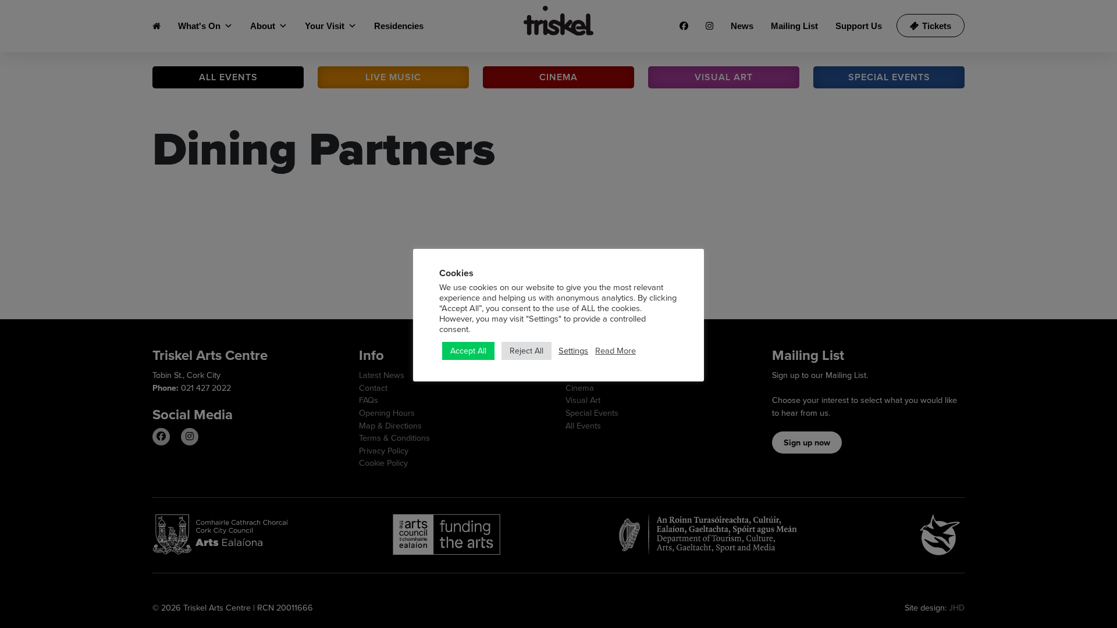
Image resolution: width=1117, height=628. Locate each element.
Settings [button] (573, 350)
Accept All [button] (468, 350)
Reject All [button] (526, 350)
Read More (615, 350)
